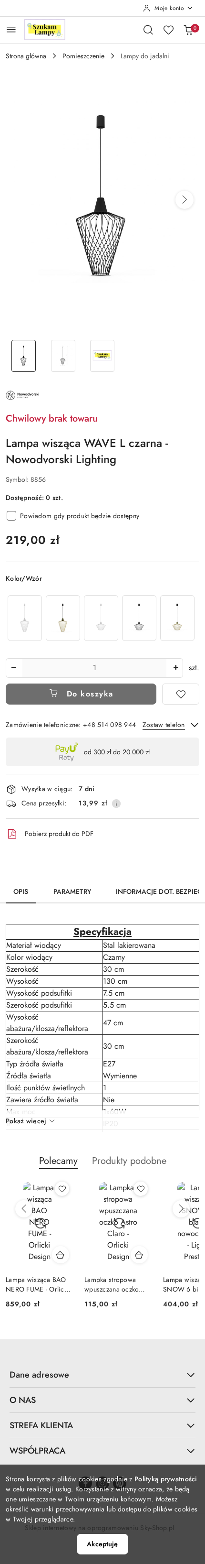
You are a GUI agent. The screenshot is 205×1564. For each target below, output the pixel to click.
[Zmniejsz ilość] (13, 668)
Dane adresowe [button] (39, 1374)
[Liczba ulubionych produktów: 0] (168, 30)
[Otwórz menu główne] (11, 29)
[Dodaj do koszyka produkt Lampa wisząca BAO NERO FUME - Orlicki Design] (60, 1254)
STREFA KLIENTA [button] (41, 1425)
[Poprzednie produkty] (23, 1209)
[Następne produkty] (181, 1209)
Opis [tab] (21, 891)
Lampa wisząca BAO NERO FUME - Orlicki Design (37, 1284)
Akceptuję (102, 1544)
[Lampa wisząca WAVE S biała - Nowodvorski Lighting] (101, 618)
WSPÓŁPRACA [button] (37, 1451)
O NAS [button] (23, 1400)
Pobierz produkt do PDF (59, 833)
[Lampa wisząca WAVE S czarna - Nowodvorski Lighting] (139, 618)
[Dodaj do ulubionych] (180, 694)
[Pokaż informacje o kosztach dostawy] (116, 803)
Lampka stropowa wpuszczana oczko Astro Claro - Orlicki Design (114, 1284)
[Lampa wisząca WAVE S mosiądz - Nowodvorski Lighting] (177, 618)
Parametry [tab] (72, 891)
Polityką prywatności (165, 1479)
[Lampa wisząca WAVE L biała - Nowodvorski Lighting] (24, 618)
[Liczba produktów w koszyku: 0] (188, 30)
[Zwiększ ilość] (175, 668)
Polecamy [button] (58, 1161)
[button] (184, 200)
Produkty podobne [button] (129, 1161)
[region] (101, 617)
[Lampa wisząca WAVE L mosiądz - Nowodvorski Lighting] (63, 618)
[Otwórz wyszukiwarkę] (148, 30)
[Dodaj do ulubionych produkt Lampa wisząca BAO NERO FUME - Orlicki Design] (62, 1189)
